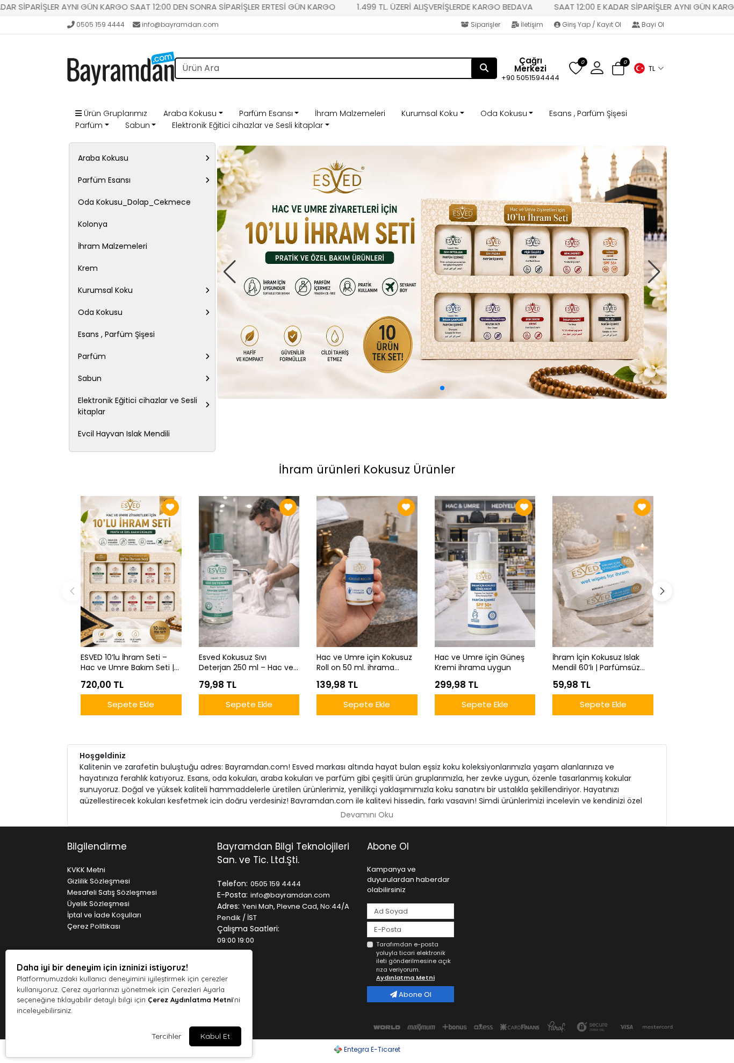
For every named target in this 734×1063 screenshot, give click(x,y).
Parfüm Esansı (266, 113)
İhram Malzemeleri (350, 113)
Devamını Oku (367, 814)
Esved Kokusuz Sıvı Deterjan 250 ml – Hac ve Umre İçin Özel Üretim (246, 662)
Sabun (137, 125)
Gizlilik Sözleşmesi (98, 881)
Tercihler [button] (166, 1036)
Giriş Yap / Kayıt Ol (591, 24)
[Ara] (484, 68)
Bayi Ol (652, 24)
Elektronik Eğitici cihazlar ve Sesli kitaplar (247, 125)
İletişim (532, 24)
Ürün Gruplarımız (114, 113)
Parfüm (89, 125)
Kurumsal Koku (429, 113)
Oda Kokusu (503, 113)
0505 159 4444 (100, 24)
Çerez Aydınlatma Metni (190, 999)
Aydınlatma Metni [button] (405, 977)
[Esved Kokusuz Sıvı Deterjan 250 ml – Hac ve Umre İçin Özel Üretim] (249, 571)
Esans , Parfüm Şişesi (588, 113)
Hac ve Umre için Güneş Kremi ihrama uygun (479, 662)
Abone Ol (414, 994)
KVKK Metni (86, 870)
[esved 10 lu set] (442, 272)
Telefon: (232, 883)
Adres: (228, 906)
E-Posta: (232, 894)
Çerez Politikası (93, 926)
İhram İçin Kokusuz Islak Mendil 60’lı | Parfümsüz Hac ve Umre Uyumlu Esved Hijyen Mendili (596, 662)
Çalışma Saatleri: (248, 928)
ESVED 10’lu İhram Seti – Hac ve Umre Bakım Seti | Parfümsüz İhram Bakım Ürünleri (127, 662)
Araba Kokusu (190, 113)
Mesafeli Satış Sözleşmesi (112, 892)
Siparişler (485, 24)
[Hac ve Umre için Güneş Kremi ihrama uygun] (485, 571)
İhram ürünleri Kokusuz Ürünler (367, 469)
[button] (648, 68)
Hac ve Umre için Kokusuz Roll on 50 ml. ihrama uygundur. (364, 662)
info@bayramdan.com (180, 24)
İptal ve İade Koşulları (104, 915)
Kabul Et (215, 1036)
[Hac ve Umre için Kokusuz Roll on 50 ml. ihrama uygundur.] (367, 571)
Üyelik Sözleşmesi (98, 904)
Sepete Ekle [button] (130, 704)
